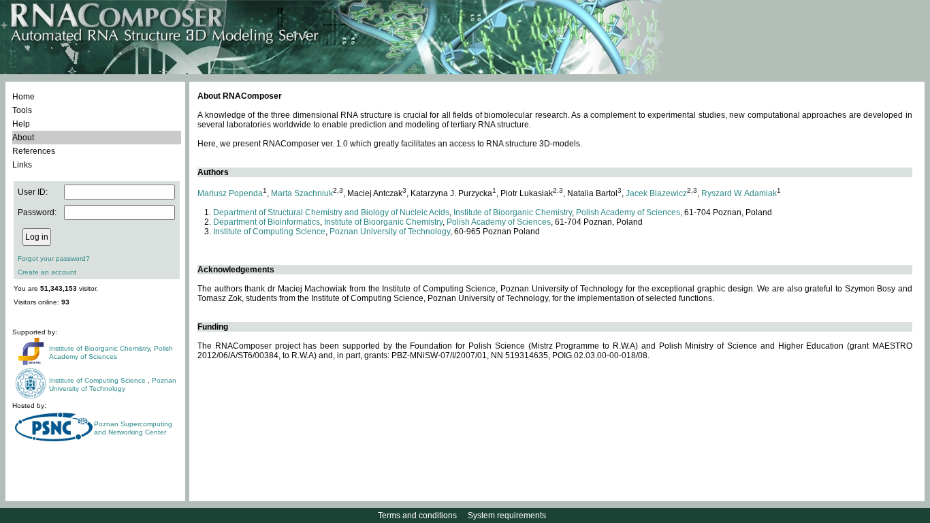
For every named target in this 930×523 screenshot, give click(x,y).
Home (23, 96)
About (23, 137)
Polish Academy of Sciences (111, 352)
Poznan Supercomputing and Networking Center (133, 428)
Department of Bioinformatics (266, 222)
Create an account (47, 272)
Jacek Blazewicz (656, 193)
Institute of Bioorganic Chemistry (99, 348)
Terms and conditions (417, 515)
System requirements (507, 515)
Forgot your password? (54, 258)
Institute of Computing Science (98, 380)
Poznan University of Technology (112, 384)
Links (22, 165)
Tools (22, 110)
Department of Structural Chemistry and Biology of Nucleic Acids (331, 212)
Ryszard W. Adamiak (739, 193)
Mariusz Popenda (230, 193)
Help (21, 124)
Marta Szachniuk (302, 193)
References (33, 151)
